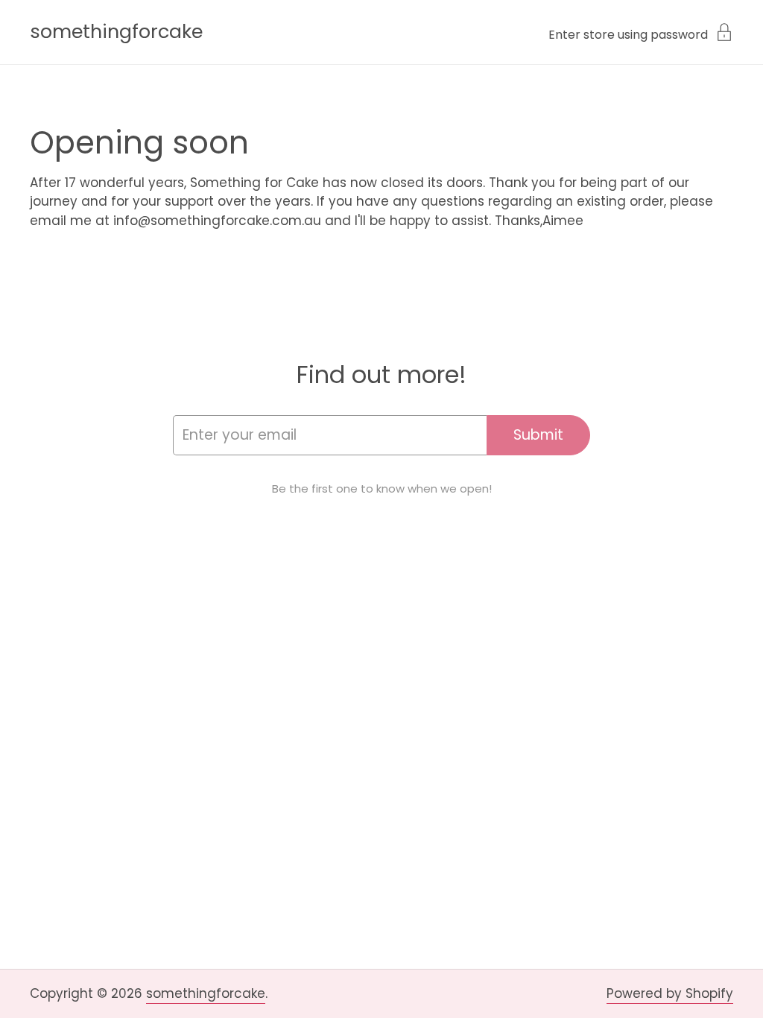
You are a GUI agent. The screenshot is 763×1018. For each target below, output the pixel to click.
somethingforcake (116, 32)
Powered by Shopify (670, 993)
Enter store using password (628, 33)
